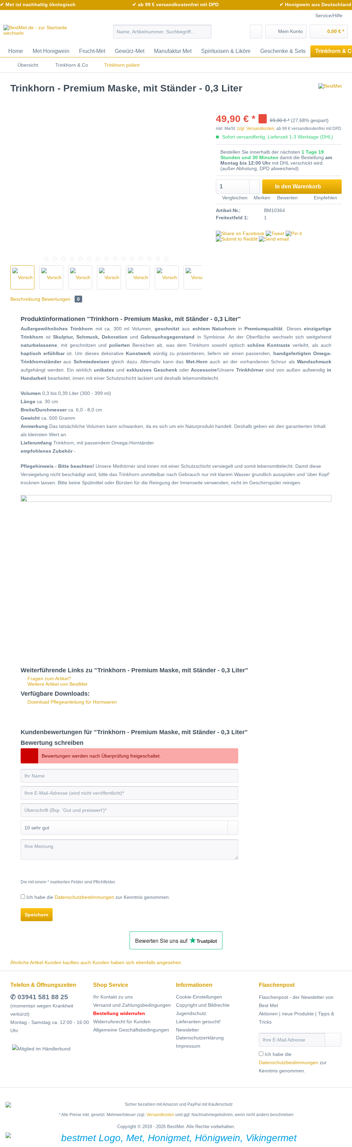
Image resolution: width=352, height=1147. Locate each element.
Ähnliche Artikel (26, 962)
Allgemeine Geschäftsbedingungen (131, 1030)
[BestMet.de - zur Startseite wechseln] (45, 33)
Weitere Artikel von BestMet (56, 684)
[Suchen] (205, 31)
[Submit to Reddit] (236, 239)
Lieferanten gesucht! (198, 1021)
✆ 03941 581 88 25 (39, 997)
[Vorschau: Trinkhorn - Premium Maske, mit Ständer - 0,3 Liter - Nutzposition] (138, 277)
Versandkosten (160, 1114)
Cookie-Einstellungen (199, 997)
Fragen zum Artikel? (48, 678)
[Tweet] (275, 233)
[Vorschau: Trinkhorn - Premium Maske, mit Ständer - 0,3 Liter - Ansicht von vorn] (167, 277)
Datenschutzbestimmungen (84, 897)
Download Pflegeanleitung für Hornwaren (71, 702)
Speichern (36, 914)
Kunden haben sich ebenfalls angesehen (136, 962)
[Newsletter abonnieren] (333, 1040)
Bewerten (287, 197)
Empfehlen (324, 197)
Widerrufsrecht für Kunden (122, 1021)
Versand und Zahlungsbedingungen (132, 1005)
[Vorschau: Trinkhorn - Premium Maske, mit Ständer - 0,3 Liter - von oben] (51, 277)
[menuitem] (162, 34)
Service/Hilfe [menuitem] (329, 15)
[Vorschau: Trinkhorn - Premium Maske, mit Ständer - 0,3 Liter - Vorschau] (22, 277)
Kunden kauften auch (68, 962)
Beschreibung (25, 299)
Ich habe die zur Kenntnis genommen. (98, 897)
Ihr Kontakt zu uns (113, 997)
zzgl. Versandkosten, (256, 128)
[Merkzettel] (256, 31)
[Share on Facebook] (240, 233)
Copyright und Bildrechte (203, 1005)
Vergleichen (234, 197)
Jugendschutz (191, 1013)
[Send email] (274, 239)
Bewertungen (61, 299)
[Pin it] (294, 233)
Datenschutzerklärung (200, 1037)
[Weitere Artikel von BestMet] (330, 95)
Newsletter (187, 1030)
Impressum (188, 1046)
